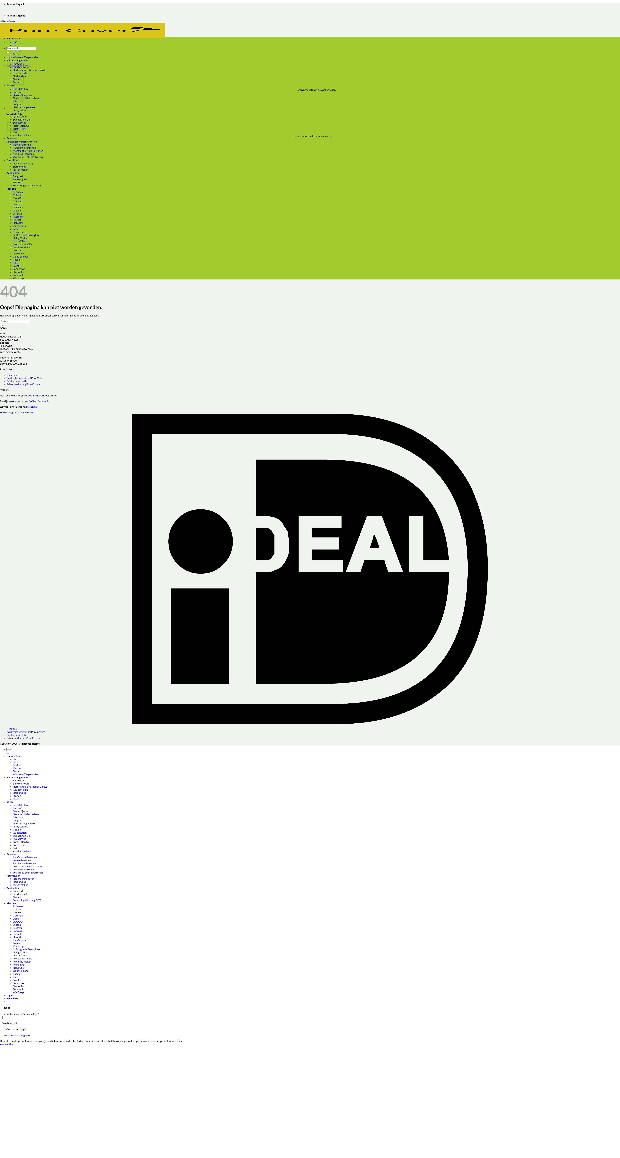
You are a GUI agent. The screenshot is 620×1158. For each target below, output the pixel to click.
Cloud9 (17, 198)
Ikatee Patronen (22, 144)
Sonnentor (19, 268)
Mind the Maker (22, 247)
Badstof (17, 91)
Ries (15, 262)
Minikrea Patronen (23, 153)
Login (23, 1029)
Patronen (11, 138)
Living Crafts (20, 238)
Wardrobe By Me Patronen (28, 156)
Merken (11, 188)
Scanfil (16, 265)
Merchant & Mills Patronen (28, 150)
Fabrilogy (18, 216)
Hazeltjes (18, 222)
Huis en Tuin (13, 38)
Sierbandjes (19, 166)
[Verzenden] (7, 52)
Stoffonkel (18, 271)
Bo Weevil (18, 192)
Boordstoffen (20, 88)
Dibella (17, 210)
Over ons (11, 374)
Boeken (17, 47)
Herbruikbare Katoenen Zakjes (30, 69)
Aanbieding (12, 172)
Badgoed (18, 176)
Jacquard (18, 104)
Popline (17, 113)
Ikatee (16, 228)
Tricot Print (19, 128)
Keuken (17, 51)
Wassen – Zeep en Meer (26, 57)
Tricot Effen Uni (21, 125)
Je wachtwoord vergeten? (16, 1035)
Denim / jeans (20, 94)
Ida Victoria (19, 225)
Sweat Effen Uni (22, 119)
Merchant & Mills (22, 244)
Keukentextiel (21, 789)
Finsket (17, 219)
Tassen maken (20, 169)
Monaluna (18, 250)
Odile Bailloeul (21, 256)
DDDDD (18, 207)
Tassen (16, 54)
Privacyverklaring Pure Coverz (23, 384)
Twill (15, 131)
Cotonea (18, 201)
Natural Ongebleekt (17, 60)
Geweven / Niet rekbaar (26, 98)
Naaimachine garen (23, 163)
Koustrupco (19, 231)
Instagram (31, 406)
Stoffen (10, 85)
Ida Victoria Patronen (25, 141)
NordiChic (18, 253)
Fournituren (13, 160)
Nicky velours (20, 110)
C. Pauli (17, 195)
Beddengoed (20, 179)
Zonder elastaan (22, 134)
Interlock (18, 101)
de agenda (35, 395)
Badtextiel (18, 63)
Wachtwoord (10, 1023)
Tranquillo (18, 274)
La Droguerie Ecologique (26, 235)
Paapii (16, 259)
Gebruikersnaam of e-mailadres (20, 1014)
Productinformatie (16, 381)
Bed (15, 44)
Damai (16, 204)
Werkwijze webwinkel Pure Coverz (25, 377)
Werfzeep (18, 277)
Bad (15, 41)
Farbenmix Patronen (24, 147)
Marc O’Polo (20, 241)
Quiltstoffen (20, 116)
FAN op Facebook (38, 401)
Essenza (17, 213)
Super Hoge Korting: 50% (27, 185)
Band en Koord (21, 66)
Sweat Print (19, 122)
